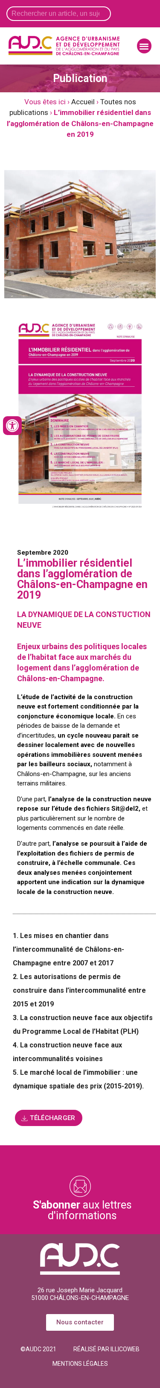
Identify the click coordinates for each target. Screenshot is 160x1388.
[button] (144, 45)
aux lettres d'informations (82, 1210)
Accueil (83, 101)
